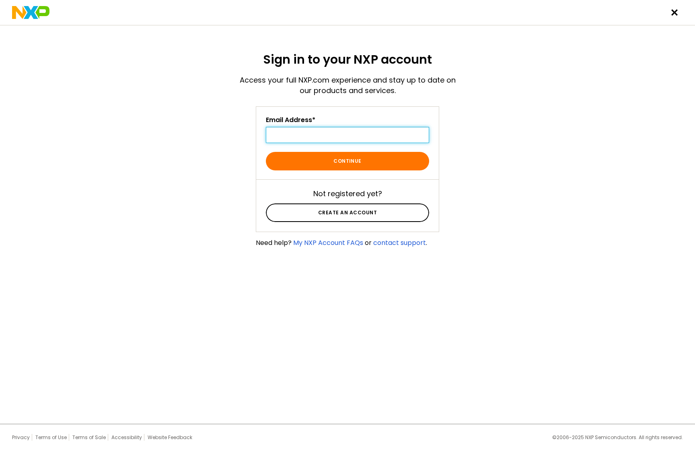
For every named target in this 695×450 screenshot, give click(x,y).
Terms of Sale (89, 437)
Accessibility (126, 437)
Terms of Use (51, 437)
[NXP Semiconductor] (30, 12)
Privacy (21, 437)
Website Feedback (170, 437)
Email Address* (290, 120)
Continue (347, 161)
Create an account (347, 212)
